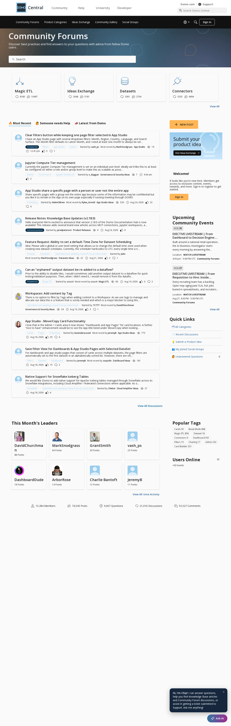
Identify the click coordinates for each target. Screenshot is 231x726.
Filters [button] (45, 146)
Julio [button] (123, 253)
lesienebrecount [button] (82, 332)
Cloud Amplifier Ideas (127, 388)
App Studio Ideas (105, 202)
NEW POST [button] (187, 124)
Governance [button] (45, 174)
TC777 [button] (96, 305)
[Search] (195, 22)
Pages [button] (41, 332)
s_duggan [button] (94, 174)
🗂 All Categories (181, 327)
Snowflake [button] (32, 388)
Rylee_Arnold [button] (88, 202)
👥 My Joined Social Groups (188, 349)
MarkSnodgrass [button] (124, 146)
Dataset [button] (31, 253)
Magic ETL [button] (47, 281)
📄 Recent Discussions (185, 334)
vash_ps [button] (95, 146)
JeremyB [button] (112, 332)
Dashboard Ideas (121, 360)
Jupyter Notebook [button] (65, 174)
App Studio (139, 146)
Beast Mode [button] (197, 429)
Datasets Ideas (66, 258)
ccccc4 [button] (70, 281)
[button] (18, 138)
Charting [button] (194, 442)
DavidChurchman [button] (125, 305)
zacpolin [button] (107, 360)
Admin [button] (30, 174)
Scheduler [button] (45, 253)
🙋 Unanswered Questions (196, 356)
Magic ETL (104, 281)
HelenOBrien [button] (58, 202)
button (73, 146)
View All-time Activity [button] (146, 494)
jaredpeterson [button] (64, 230)
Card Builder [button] (183, 446)
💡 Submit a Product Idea (187, 341)
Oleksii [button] (111, 388)
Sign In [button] (179, 197)
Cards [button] (30, 332)
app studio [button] (59, 146)
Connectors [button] (181, 437)
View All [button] (214, 106)
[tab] (19, 123)
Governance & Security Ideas (115, 174)
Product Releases (82, 230)
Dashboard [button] (57, 360)
